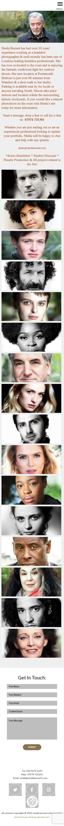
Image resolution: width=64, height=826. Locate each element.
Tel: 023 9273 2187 (32, 770)
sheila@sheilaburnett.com (32, 148)
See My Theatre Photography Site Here (32, 817)
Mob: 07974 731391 (32, 774)
